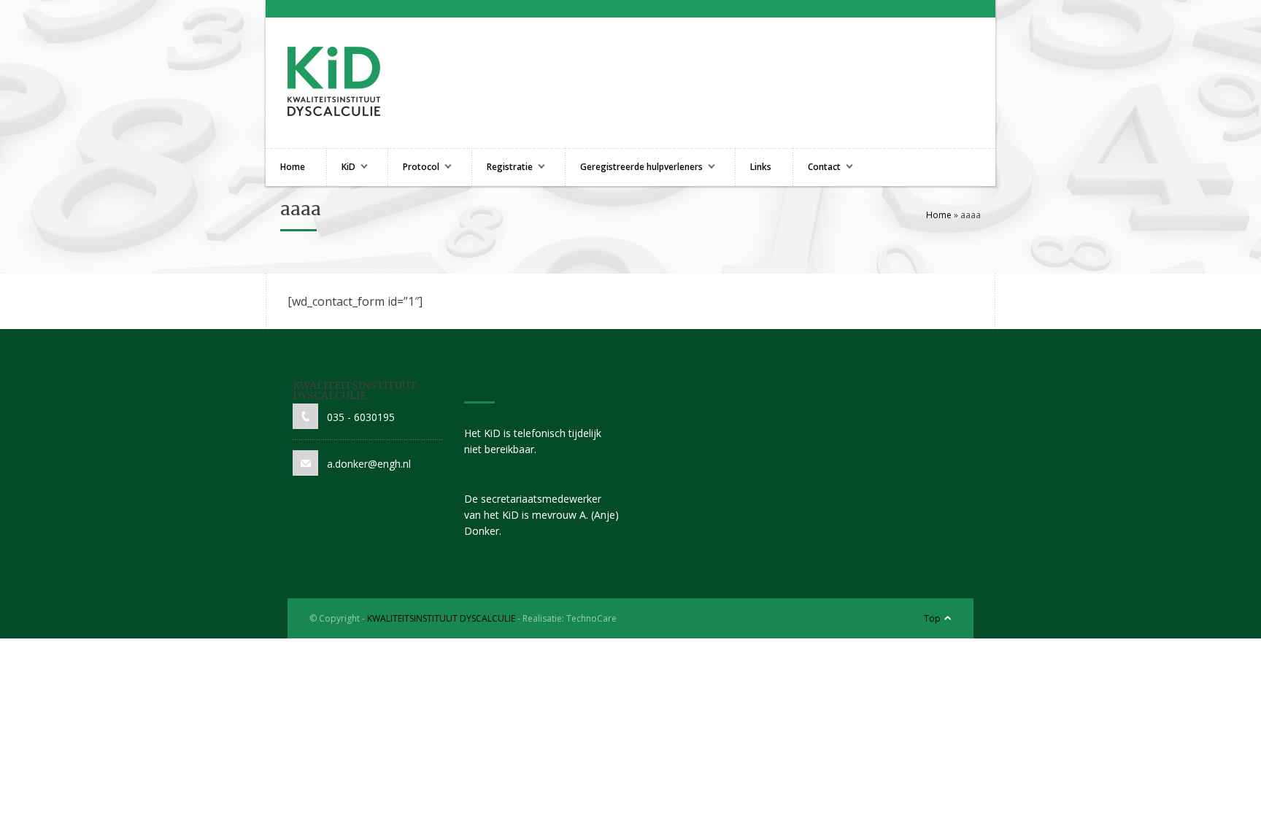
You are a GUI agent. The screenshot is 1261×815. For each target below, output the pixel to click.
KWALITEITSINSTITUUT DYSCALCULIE (441, 618)
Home (292, 167)
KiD (341, 167)
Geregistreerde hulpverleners (634, 167)
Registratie (502, 167)
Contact (817, 167)
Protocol (413, 167)
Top (932, 618)
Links (760, 167)
